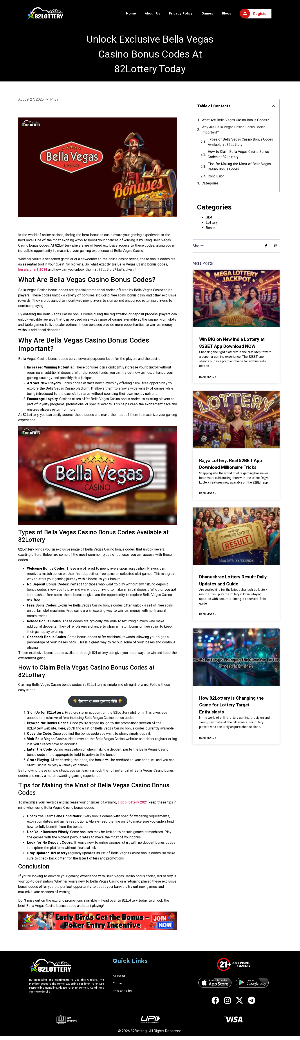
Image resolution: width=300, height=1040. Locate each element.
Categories (210, 183)
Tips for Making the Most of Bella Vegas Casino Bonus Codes (239, 166)
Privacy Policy (181, 13)
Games (207, 13)
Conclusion (216, 176)
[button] (273, 106)
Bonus (210, 228)
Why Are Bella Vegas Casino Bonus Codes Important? (234, 129)
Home (131, 13)
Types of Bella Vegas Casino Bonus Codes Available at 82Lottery (240, 142)
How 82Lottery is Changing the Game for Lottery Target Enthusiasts (231, 705)
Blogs (226, 13)
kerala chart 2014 (32, 269)
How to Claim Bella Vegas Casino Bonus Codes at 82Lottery (238, 154)
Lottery (212, 222)
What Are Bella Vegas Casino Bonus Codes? (235, 120)
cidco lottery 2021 (133, 802)
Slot (209, 217)
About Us (152, 13)
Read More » (207, 376)
